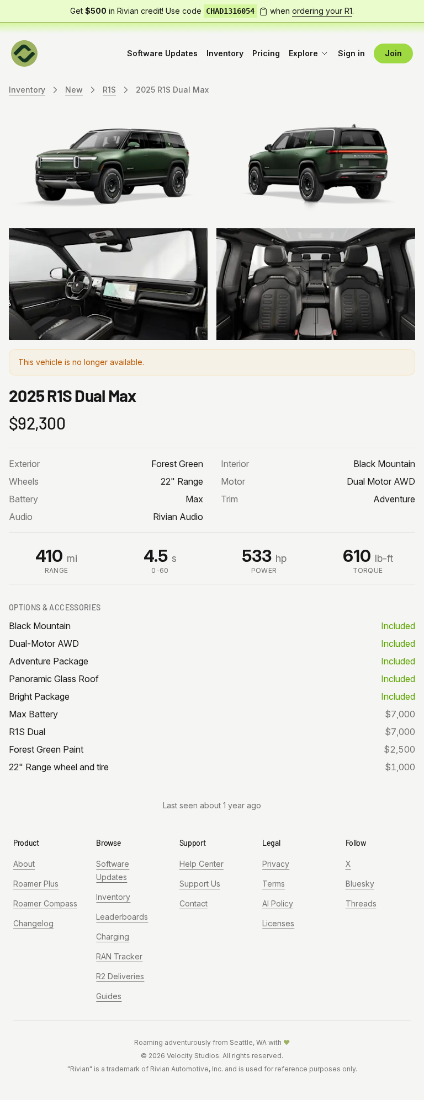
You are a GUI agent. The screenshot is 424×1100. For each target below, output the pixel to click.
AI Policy (277, 903)
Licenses (278, 923)
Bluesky (360, 883)
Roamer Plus (36, 883)
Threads (361, 903)
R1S (109, 89)
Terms (273, 883)
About (24, 863)
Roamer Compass (45, 903)
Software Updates (162, 53)
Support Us (199, 883)
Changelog (33, 923)
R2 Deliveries (120, 976)
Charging (112, 936)
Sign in (351, 53)
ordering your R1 (322, 10)
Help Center (201, 863)
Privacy (275, 863)
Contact (193, 903)
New (74, 89)
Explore (303, 53)
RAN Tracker (119, 956)
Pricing (266, 53)
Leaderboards (122, 916)
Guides (108, 996)
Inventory (224, 53)
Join (393, 53)
